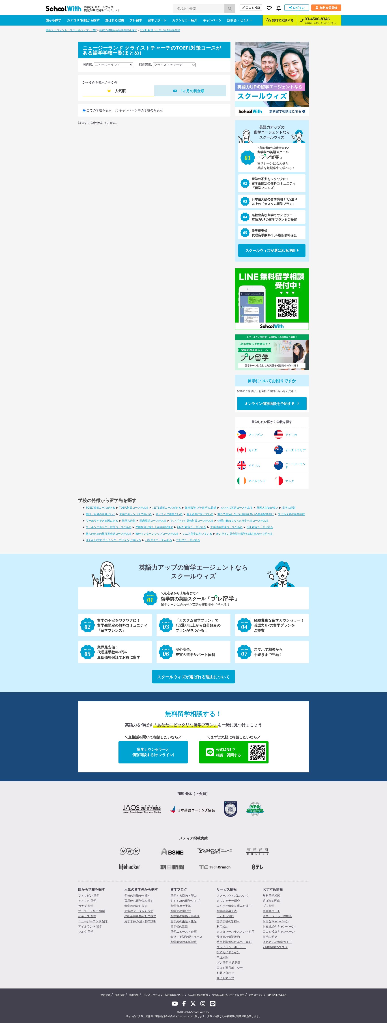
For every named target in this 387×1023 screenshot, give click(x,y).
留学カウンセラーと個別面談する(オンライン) (153, 752)
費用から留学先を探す (138, 901)
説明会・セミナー (239, 20)
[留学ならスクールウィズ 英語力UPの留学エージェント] (64, 10)
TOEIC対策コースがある (100, 507)
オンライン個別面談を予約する (270, 403)
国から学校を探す (91, 889)
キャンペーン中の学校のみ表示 (141, 110)
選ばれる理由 (114, 20)
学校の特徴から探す (137, 895)
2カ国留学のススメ (275, 947)
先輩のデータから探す (138, 911)
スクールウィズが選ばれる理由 (270, 250)
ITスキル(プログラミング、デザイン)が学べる (113, 540)
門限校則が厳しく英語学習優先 (154, 527)
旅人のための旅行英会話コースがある (108, 533)
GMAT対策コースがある (191, 527)
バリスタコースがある (158, 540)
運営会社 (105, 994)
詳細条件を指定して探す (140, 916)
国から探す (53, 20)
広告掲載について (174, 994)
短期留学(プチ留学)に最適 (200, 507)
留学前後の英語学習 (183, 942)
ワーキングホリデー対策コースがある (108, 527)
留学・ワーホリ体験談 (277, 916)
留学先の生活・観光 (183, 921)
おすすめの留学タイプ (185, 901)
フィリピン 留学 (88, 895)
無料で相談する (283, 20)
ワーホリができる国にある (102, 520)
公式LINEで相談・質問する (228, 752)
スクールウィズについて (233, 895)
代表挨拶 (120, 994)
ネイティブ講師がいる (169, 514)
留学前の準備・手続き (185, 916)
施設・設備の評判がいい (100, 514)
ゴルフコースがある (188, 540)
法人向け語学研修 (198, 994)
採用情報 (134, 994)
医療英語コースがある (153, 520)
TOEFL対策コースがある (133, 507)
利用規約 (222, 926)
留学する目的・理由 (183, 895)
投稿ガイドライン (228, 952)
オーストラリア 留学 (91, 911)
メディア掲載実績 (193, 838)
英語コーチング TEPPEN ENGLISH (267, 994)
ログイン (299, 8)
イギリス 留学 (87, 916)
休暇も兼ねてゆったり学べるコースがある (243, 520)
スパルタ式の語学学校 (291, 514)
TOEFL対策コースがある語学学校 (160, 30)
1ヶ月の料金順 (192, 90)
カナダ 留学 (85, 906)
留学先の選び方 (180, 911)
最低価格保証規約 (228, 937)
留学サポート (157, 20)
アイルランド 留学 (90, 926)
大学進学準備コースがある (226, 527)
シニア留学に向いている (197, 533)
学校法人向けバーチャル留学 (228, 994)
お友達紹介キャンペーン (279, 926)
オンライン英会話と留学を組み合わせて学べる (244, 533)
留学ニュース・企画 (183, 932)
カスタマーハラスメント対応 (235, 932)
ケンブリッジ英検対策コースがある (191, 520)
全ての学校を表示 (99, 110)
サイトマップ (225, 978)
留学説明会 (270, 937)
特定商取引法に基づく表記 (234, 942)
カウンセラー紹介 (184, 20)
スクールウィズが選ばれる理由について (193, 676)
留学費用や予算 (180, 906)
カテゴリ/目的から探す (83, 20)
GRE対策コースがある (260, 527)
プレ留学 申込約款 (229, 962)
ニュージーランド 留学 (93, 921)
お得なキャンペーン (276, 921)
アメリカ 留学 (87, 901)
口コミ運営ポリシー (230, 968)
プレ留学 (136, 20)
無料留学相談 (271, 895)
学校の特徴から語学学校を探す (118, 30)
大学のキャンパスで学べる (135, 514)
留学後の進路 (179, 926)
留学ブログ (178, 889)
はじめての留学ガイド (277, 942)
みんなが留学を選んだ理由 (234, 906)
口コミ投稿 (253, 8)
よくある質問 (225, 916)
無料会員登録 (328, 8)
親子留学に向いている (200, 514)
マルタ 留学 (85, 932)
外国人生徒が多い (267, 507)
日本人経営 (289, 507)
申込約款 (222, 957)
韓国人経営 (128, 520)
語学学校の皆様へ (228, 921)
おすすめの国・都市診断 (140, 921)
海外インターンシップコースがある (156, 533)
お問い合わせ (225, 973)
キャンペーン (212, 20)
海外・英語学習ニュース (186, 937)
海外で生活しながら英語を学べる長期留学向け (245, 514)
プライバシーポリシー (231, 947)
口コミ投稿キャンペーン (279, 932)
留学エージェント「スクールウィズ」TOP (71, 30)
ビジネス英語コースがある (236, 507)
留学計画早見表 (227, 911)
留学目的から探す (136, 906)
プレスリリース (151, 994)
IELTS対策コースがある (167, 507)
